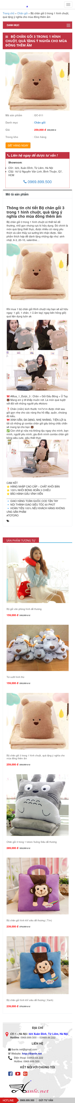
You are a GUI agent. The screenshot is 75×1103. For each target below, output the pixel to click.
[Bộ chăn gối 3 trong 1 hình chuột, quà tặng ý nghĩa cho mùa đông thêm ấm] (38, 721)
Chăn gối (22, 13)
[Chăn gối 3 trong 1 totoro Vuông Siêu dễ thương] (38, 805)
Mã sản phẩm (13, 115)
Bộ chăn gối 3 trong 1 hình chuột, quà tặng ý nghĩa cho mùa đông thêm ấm (36, 757)
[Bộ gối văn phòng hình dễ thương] (38, 574)
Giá (7, 129)
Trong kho (11, 137)
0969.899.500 (39, 181)
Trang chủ (8, 13)
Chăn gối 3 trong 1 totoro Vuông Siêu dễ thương (32, 841)
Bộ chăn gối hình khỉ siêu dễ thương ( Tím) (29, 920)
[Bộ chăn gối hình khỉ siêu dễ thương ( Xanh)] (38, 965)
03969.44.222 (48, 1037)
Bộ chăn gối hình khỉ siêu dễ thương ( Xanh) (30, 1000)
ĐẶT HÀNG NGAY (18, 145)
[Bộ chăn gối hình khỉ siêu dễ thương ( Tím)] (38, 886)
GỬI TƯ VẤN (46, 1100)
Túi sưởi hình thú (15, 677)
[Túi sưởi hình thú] (38, 648)
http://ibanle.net (32, 1053)
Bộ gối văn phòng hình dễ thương (24, 609)
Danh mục (11, 122)
